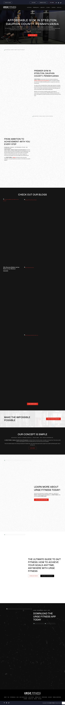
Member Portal (43, 2)
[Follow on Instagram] (58, 3)
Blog (18, 697)
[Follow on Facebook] (56, 3)
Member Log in (38, 697)
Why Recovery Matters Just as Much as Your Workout (11, 268)
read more (5, 270)
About (5, 697)
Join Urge (32, 448)
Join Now (33, 2)
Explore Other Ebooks (47, 575)
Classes (48, 7)
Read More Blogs (32, 403)
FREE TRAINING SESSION (53, 418)
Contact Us (30, 698)
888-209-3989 (8, 2)
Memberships (36, 7)
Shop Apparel (31, 697)
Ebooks (35, 698)
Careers (25, 698)
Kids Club (59, 7)
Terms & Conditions (57, 697)
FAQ (8, 697)
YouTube (39, 698)
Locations (29, 7)
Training (53, 7)
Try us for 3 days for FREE (41, 499)
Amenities (42, 7)
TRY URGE (52, 2)
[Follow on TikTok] (61, 3)
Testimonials (13, 697)
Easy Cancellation (23, 697)
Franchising (44, 697)
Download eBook (34, 575)
